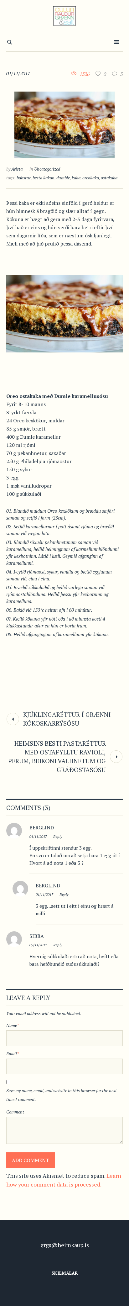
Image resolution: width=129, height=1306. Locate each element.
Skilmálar (64, 1273)
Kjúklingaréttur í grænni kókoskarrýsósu (67, 718)
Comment (15, 1112)
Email (12, 1053)
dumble (63, 178)
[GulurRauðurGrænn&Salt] (64, 16)
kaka (76, 178)
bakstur (24, 178)
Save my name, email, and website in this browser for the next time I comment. (61, 1094)
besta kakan (43, 178)
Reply (57, 836)
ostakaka (109, 178)
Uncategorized (47, 169)
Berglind (48, 885)
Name (12, 1025)
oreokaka (90, 178)
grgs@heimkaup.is (64, 1245)
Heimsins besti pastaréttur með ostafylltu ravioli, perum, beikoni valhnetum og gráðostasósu (57, 756)
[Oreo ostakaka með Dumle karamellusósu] (64, 124)
